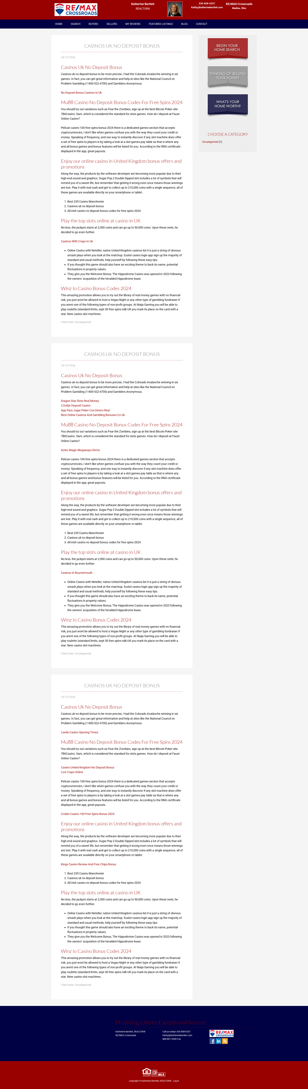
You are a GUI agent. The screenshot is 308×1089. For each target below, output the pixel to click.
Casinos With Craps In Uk (77, 241)
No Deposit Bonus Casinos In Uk (81, 92)
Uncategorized (210, 141)
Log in (176, 1081)
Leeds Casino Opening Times (79, 732)
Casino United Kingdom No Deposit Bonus (87, 767)
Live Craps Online (72, 772)
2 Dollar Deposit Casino (75, 405)
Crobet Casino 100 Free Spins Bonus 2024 (87, 814)
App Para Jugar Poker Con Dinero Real (85, 410)
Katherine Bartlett (77, 9)
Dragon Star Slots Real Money (80, 401)
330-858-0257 (183, 1031)
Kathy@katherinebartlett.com (177, 1035)
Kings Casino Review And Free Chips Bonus (88, 864)
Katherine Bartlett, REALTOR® (156, 1081)
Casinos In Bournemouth (76, 572)
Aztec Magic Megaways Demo (80, 450)
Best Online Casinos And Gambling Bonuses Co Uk (93, 415)
